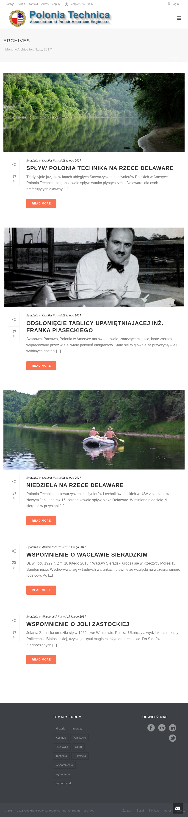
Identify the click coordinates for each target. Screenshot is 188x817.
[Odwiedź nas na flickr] (162, 728)
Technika (61, 756)
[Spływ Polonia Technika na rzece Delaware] (94, 112)
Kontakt (154, 810)
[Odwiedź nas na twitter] (172, 738)
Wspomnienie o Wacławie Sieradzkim (87, 555)
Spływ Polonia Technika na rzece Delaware (100, 168)
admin (34, 160)
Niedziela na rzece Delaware (75, 485)
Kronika (47, 160)
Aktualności (49, 547)
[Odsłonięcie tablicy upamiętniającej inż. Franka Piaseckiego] (94, 267)
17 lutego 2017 (76, 616)
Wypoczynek (64, 783)
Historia (60, 728)
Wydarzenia (63, 774)
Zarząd (126, 810)
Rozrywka (62, 746)
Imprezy (77, 728)
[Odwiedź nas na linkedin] (172, 728)
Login (175, 4)
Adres (167, 810)
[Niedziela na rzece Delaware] (94, 430)
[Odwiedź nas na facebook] (151, 728)
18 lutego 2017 (71, 160)
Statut (140, 810)
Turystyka (80, 756)
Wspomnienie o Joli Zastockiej (77, 624)
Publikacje (79, 737)
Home (175, 58)
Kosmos (61, 737)
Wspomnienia (64, 765)
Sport (78, 746)
